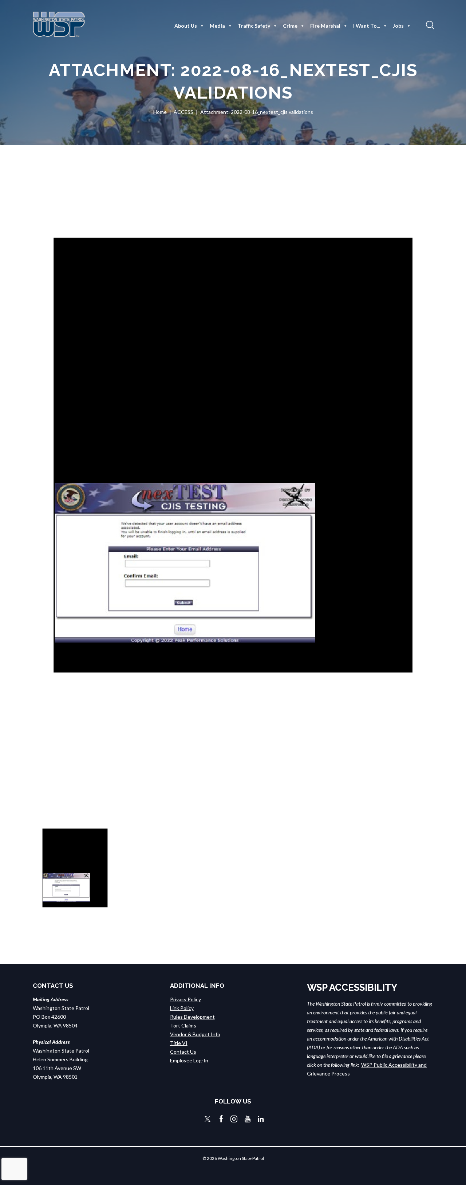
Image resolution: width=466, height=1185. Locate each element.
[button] (429, 25)
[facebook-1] (221, 1119)
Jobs (398, 26)
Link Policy (182, 1008)
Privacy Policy (185, 999)
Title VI (178, 1043)
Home (160, 112)
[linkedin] (260, 1119)
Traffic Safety (254, 26)
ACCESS (183, 112)
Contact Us (183, 1052)
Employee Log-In (189, 1060)
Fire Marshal (325, 26)
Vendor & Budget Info (195, 1034)
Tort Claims (183, 1025)
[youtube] (247, 1119)
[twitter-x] (207, 1119)
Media (217, 26)
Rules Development (192, 1017)
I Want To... (366, 26)
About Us (185, 26)
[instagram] (234, 1119)
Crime (290, 26)
